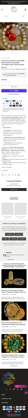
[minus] (3, 82)
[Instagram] (14, 389)
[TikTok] (17, 389)
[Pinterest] (10, 389)
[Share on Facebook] (6, 175)
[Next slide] (16, 52)
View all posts (13, 366)
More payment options (14, 94)
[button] (14, 86)
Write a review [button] (14, 189)
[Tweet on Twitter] (9, 175)
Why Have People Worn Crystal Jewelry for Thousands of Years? (13, 356)
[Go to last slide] (12, 52)
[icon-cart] (25, 9)
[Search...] (23, 16)
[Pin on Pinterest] (12, 175)
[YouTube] (21, 389)
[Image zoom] (14, 36)
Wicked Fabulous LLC (16, 414)
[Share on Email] (15, 175)
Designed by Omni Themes (14, 415)
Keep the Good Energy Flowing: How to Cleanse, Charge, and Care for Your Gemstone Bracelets (13, 291)
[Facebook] (6, 389)
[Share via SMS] (18, 175)
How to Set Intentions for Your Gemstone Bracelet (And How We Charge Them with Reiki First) (13, 323)
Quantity (4, 79)
